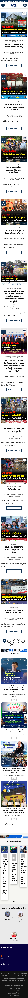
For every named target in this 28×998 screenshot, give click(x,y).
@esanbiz (9, 823)
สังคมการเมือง (8, 947)
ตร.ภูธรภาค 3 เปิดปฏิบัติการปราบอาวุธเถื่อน (14, 430)
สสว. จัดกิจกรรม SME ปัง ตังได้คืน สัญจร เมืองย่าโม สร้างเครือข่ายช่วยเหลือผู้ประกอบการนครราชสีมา (14, 365)
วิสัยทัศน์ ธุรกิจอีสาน (17, 357)
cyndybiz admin (14, 308)
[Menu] (3, 5)
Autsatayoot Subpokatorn (14, 117)
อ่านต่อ (14, 699)
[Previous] (2, 872)
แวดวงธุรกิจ (7, 955)
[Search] (25, 5)
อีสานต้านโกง (15, 40)
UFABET (6, 924)
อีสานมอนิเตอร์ (17, 102)
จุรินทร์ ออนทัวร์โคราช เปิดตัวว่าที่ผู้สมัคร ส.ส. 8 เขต (14, 549)
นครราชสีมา (8, 40)
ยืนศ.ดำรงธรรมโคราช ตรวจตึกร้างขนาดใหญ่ (14, 45)
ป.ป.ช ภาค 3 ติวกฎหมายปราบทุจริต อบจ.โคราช (14, 232)
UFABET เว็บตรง (5, 926)
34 (12, 644)
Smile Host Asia (14, 995)
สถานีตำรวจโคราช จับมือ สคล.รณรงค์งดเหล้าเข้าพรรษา (14, 107)
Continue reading (14, 66)
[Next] (26, 872)
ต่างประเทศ (7, 964)
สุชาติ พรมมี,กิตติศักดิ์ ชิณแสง (14, 991)
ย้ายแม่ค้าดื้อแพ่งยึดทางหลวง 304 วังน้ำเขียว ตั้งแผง (14, 170)
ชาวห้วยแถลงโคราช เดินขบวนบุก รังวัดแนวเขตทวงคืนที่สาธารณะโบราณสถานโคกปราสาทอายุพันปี (14, 296)
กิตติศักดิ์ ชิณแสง (14, 54)
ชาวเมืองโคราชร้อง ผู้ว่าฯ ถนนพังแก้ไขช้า (14, 611)
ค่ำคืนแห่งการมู (14, 489)
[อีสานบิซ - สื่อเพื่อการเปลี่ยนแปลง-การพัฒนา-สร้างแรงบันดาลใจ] (14, 5)
